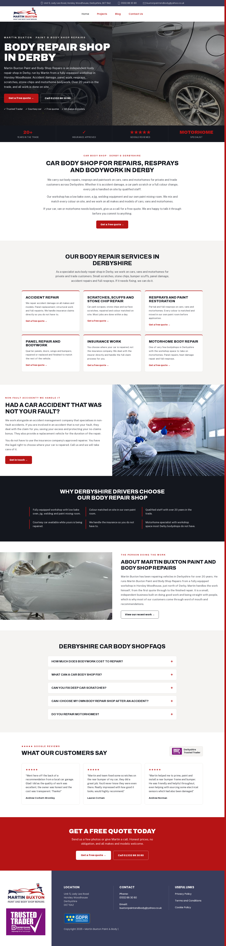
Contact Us (136, 14)
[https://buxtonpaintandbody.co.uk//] (25, 893)
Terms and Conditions (188, 900)
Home (85, 14)
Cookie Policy (183, 907)
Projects (102, 14)
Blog (118, 14)
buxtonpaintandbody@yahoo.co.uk (140, 908)
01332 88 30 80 (128, 897)
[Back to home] (25, 14)
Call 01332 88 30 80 (58, 98)
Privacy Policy (183, 894)
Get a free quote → (21, 98)
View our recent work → (140, 614)
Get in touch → (19, 460)
